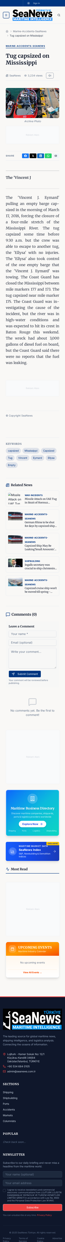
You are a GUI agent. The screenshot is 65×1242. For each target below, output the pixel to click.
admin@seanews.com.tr (21, 1071)
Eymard (37, 457)
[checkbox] (4, 1190)
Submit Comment (28, 673)
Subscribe (32, 1207)
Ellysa (51, 457)
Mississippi (31, 450)
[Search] (59, 15)
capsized (13, 450)
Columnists (9, 1121)
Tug (10, 457)
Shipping (8, 1092)
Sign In (36, 3)
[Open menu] (6, 15)
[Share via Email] (55, 155)
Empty (12, 465)
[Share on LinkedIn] (40, 155)
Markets (8, 1115)
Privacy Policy (44, 1215)
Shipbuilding (10, 1098)
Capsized (48, 450)
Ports (6, 1103)
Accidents (9, 1109)
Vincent (22, 457)
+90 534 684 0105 (18, 1066)
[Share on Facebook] (25, 155)
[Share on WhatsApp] (48, 155)
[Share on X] (33, 155)
